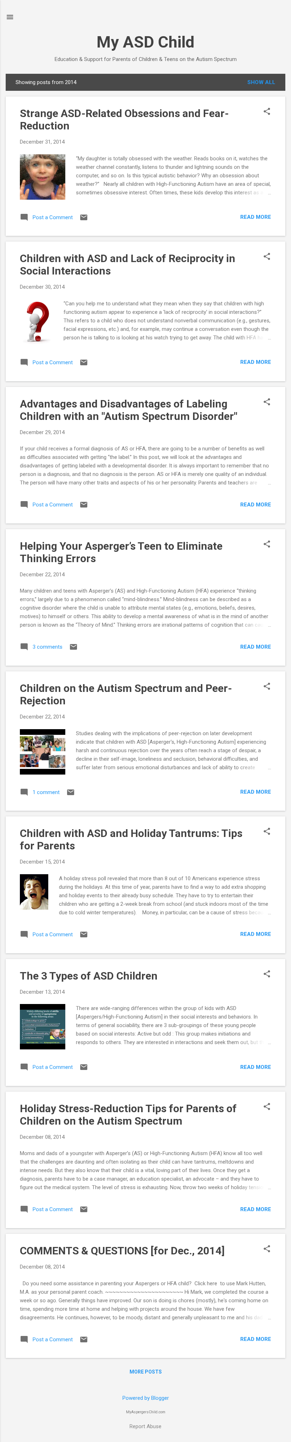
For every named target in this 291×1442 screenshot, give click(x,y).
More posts (146, 1372)
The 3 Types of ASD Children (89, 976)
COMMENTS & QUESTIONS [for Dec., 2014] (122, 1250)
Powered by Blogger (145, 1398)
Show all (261, 82)
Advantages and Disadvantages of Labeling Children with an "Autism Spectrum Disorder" (128, 410)
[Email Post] (83, 220)
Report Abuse (145, 1426)
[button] (267, 112)
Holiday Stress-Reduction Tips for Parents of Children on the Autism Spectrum (128, 1114)
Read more (255, 217)
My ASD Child (145, 42)
